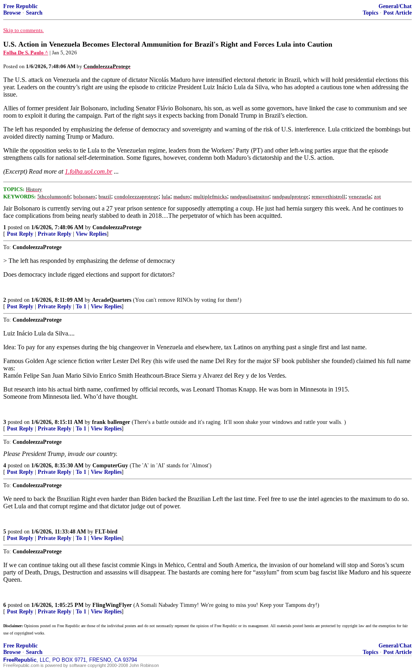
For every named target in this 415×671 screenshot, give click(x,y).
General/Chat (395, 6)
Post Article (397, 13)
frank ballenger (111, 422)
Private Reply (54, 234)
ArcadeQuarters (111, 300)
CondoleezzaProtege (116, 227)
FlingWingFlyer (112, 605)
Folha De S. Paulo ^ (25, 52)
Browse (12, 13)
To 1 (81, 306)
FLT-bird (106, 532)
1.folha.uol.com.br (88, 171)
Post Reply (20, 234)
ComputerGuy (110, 465)
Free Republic (20, 6)
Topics (370, 13)
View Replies (91, 234)
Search (34, 13)
